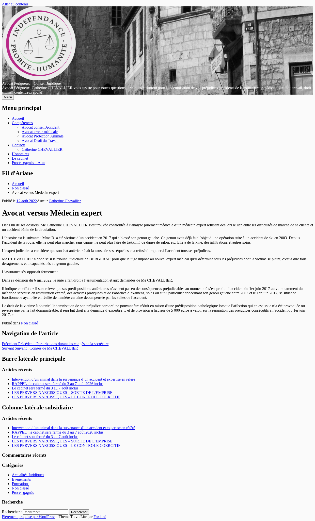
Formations (20, 484)
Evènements (21, 479)
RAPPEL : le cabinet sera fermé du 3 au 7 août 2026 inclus (57, 384)
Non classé (29, 323)
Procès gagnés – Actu (28, 163)
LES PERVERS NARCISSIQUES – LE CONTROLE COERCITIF (66, 397)
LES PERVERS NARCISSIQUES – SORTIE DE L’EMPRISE (62, 392)
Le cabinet (20, 158)
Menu (8, 97)
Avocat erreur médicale (40, 132)
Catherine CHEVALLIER (42, 149)
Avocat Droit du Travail (40, 140)
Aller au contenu (15, 4)
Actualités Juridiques (28, 475)
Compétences (22, 123)
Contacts (18, 145)
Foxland (100, 517)
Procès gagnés (23, 492)
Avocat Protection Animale (42, 136)
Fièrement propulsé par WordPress (28, 517)
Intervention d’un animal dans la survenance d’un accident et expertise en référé (73, 379)
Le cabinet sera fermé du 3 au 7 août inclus (45, 388)
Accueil (18, 118)
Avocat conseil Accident (40, 127)
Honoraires (20, 154)
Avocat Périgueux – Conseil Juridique (31, 83)
